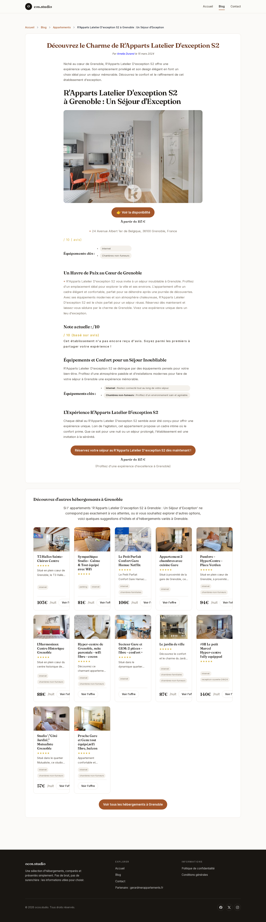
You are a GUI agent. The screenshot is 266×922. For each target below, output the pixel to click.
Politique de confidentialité (198, 868)
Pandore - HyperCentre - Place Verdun (211, 561)
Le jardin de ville (172, 644)
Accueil (208, 6)
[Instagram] (237, 907)
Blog (222, 6)
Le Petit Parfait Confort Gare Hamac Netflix (130, 561)
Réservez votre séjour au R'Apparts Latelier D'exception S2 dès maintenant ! (133, 450)
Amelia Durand (125, 53)
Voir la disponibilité (133, 212)
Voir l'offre (68, 602)
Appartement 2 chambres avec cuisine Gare (171, 561)
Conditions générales (195, 874)
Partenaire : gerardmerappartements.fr (139, 887)
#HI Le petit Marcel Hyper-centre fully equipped (211, 650)
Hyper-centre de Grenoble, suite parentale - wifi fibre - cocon (90, 650)
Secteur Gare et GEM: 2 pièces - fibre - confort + (131, 648)
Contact (236, 6)
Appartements (62, 27)
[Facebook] (220, 907)
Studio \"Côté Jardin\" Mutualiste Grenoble (47, 742)
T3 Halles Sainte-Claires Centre (50, 559)
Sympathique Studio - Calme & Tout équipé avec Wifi (89, 563)
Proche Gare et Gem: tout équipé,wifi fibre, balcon (87, 742)
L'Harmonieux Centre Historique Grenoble (50, 648)
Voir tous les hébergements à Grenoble (133, 804)
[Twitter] (229, 907)
